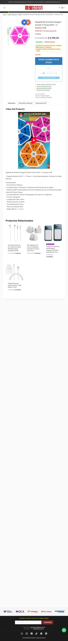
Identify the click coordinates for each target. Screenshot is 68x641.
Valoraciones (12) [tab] (41, 103)
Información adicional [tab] (25, 103)
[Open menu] (4, 7)
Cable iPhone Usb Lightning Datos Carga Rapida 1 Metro (14, 285)
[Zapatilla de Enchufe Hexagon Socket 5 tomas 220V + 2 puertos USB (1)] (19, 32)
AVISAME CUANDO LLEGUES (49, 77)
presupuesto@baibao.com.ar (37, 627)
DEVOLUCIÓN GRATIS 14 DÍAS (44, 88)
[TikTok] (36, 633)
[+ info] (38, 50)
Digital (42, 95)
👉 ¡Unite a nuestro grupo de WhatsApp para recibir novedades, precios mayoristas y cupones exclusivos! (34, 12)
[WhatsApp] (22, 633)
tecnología (49, 97)
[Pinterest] (41, 633)
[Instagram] (27, 633)
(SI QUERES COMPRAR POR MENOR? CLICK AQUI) (48, 49)
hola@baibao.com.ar (38, 628)
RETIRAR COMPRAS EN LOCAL (44, 86)
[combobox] (41, 73)
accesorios (43, 97)
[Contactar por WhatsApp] (64, 630)
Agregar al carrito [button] (15, 259)
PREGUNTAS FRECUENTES (43, 90)
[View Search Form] (59, 8)
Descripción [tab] (11, 103)
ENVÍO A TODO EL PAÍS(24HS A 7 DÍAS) (46, 84)
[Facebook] (31, 633)
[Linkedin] (46, 633)
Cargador (47, 95)
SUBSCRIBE (47, 622)
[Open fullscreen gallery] (31, 44)
